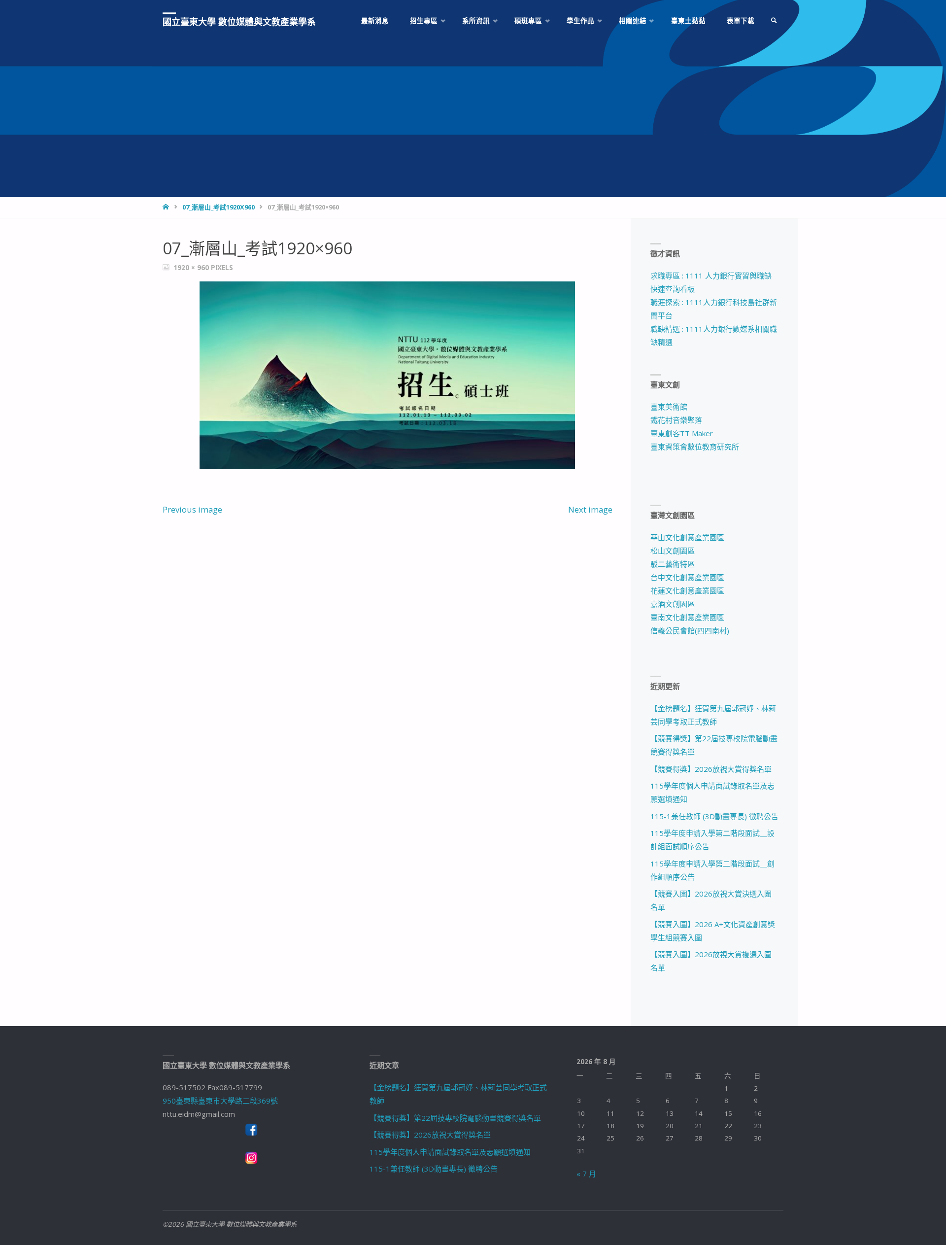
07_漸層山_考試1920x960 (218, 207)
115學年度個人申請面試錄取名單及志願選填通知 (450, 1152)
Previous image (192, 509)
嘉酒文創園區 (672, 604)
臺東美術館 (668, 407)
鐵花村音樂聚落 (676, 420)
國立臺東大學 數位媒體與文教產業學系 (239, 22)
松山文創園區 (672, 550)
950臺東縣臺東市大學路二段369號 (220, 1101)
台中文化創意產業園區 (687, 577)
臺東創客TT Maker (681, 433)
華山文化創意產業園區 (687, 537)
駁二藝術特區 (672, 564)
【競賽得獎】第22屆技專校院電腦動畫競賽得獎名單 (455, 1118)
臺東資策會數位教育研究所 (694, 446)
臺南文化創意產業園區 (687, 617)
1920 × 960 (192, 267)
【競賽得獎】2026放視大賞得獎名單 (711, 769)
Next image (590, 509)
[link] (774, 21)
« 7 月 (586, 1173)
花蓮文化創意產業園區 (687, 590)
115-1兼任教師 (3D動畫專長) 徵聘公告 (714, 816)
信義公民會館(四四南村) (689, 630)
